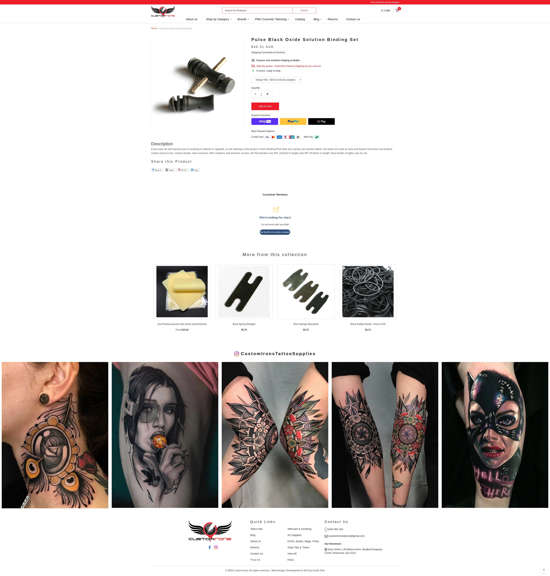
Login (386, 10)
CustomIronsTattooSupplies (277, 353)
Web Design (278, 570)
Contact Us (256, 553)
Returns (333, 19)
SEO (306, 570)
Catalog (300, 19)
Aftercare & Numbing (299, 529)
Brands (241, 19)
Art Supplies (294, 535)
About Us (255, 541)
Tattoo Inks (256, 529)
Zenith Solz (318, 570)
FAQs (290, 559)
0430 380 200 (335, 529)
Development (293, 570)
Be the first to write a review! (275, 232)
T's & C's (255, 559)
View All (291, 553)
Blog (316, 19)
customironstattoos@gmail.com (347, 536)
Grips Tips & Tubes (298, 547)
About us (191, 19)
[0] (397, 10)
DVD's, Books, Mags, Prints (303, 541)
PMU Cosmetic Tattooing (271, 19)
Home (154, 28)
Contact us (353, 19)
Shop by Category (217, 19)
